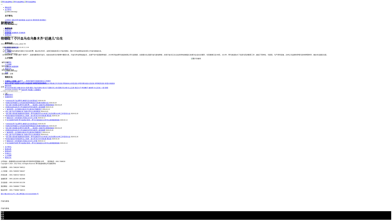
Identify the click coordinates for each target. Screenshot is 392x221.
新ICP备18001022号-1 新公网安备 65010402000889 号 (20, 194)
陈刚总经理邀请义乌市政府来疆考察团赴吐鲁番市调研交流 (27, 103)
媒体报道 (8, 33)
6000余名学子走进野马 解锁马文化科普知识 (22, 100)
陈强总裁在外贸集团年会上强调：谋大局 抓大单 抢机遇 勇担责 (28, 116)
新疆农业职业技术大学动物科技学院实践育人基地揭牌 (25, 107)
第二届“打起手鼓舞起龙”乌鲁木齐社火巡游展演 (23, 111)
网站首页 (8, 7)
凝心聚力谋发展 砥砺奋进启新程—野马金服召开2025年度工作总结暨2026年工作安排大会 (38, 113)
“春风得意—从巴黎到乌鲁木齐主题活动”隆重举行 (24, 109)
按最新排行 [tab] (9, 97)
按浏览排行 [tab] (9, 95)
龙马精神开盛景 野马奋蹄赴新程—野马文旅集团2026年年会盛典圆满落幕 (33, 120)
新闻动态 (8, 31)
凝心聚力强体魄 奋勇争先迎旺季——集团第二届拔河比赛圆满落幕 (30, 105)
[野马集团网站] (196, 2)
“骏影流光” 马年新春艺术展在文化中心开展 (21, 118)
